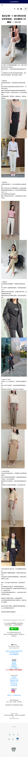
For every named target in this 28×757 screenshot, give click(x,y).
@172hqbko (17, 646)
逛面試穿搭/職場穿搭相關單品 (8, 612)
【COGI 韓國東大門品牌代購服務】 (14, 670)
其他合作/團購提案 (14, 654)
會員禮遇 (14, 661)
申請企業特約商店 (14, 653)
